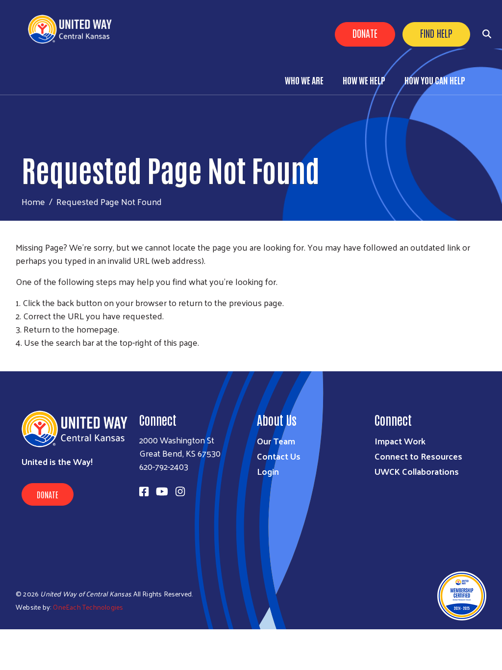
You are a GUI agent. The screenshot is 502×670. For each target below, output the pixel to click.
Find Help (436, 32)
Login (268, 471)
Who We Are (304, 80)
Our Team (276, 440)
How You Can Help (434, 80)
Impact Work (400, 440)
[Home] (74, 29)
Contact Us (279, 456)
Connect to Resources (418, 456)
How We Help (364, 80)
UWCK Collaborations (417, 471)
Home (33, 201)
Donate (364, 32)
